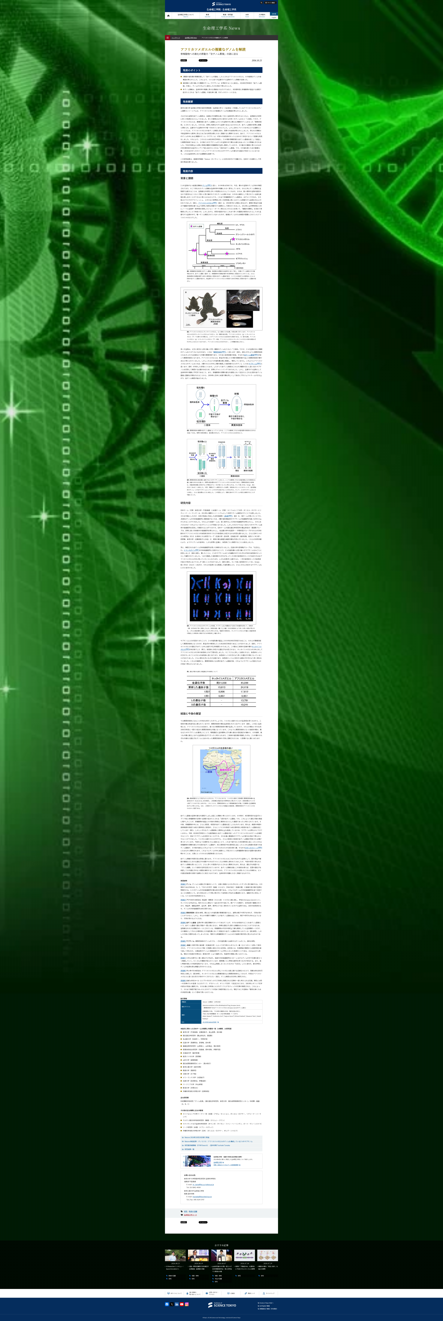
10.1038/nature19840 (209, 1022)
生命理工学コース (190, 1215)
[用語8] (183, 970)
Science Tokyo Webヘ (267, 1303)
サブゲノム (255, 364)
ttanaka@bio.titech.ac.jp (202, 1196)
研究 (185, 1211)
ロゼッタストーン (253, 848)
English (274, 17)
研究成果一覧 (189, 1149)
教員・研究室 (228, 15)
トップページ (168, 15)
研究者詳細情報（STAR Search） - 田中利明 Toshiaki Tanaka (207, 1145)
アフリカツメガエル (207, 203)
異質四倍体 (220, 352)
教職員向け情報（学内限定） (269, 1309)
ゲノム (206, 185)
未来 (247, 15)
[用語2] (183, 900)
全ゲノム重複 (251, 355)
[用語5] (183, 941)
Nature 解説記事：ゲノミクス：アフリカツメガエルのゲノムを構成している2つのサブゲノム (219, 1141)
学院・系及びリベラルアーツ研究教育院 (226, 1165)
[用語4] (183, 922)
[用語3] (183, 912)
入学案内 (262, 15)
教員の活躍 (193, 1211)
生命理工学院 (218, 1162)
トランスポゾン (191, 550)
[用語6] (183, 945)
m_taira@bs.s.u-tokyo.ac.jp (203, 1184)
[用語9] (183, 980)
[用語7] (183, 958)
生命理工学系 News (191, 38)
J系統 (228, 516)
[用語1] (183, 884)
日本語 (274, 14)
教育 (207, 15)
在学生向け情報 (265, 1306)
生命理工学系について (186, 15)
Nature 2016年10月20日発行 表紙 (197, 1137)
